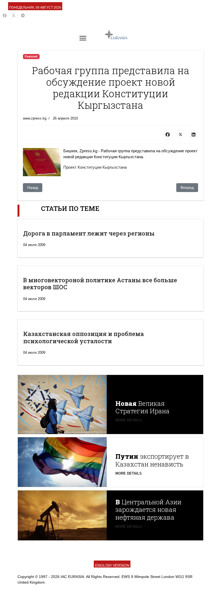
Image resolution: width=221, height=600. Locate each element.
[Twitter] (14, 15)
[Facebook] (4, 15)
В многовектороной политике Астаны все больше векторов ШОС (100, 283)
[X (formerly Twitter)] (180, 134)
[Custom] (23, 15)
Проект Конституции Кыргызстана (95, 167)
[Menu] (83, 38)
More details (128, 420)
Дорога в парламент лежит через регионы (89, 233)
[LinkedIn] (193, 134)
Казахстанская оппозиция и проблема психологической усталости (83, 337)
